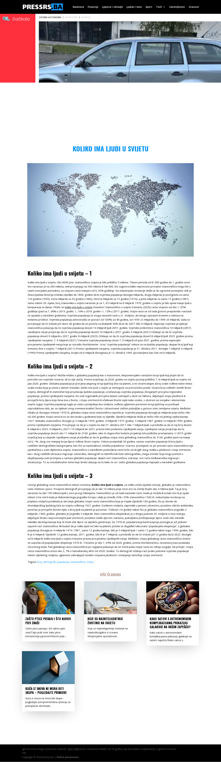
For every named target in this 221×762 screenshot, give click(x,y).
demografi (49, 562)
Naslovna (78, 7)
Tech (159, 7)
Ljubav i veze (134, 7)
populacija (63, 562)
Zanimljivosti (177, 7)
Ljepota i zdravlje (112, 7)
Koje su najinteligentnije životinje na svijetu (105, 620)
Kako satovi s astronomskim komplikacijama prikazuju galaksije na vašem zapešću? (170, 622)
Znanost (194, 7)
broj (39, 562)
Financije (93, 7)
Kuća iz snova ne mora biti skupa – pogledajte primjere (46, 690)
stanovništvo (77, 562)
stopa (90, 562)
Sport (149, 7)
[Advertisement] (110, 110)
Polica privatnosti (68, 757)
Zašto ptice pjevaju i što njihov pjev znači (48, 620)
